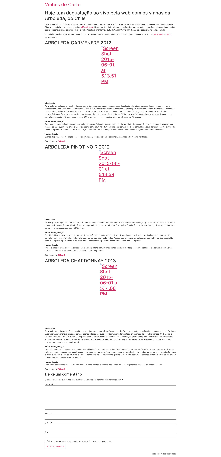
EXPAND (61, 141)
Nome (48, 413)
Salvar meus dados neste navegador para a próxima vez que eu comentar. (79, 441)
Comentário (51, 384)
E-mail (48, 423)
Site (46, 432)
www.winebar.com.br (163, 34)
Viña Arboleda (87, 27)
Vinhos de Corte (63, 4)
